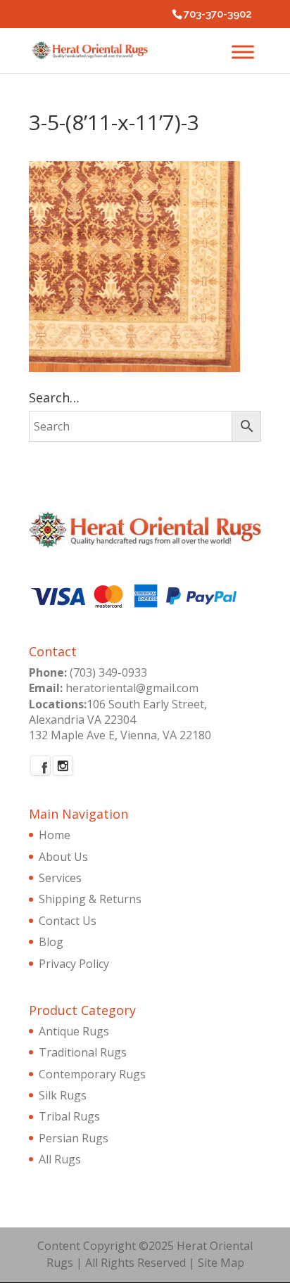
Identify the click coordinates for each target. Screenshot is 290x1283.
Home (54, 835)
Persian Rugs (73, 1138)
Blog (51, 942)
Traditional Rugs (83, 1052)
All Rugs (60, 1159)
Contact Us (67, 920)
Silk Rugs (63, 1095)
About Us (63, 856)
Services (60, 878)
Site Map (221, 1262)
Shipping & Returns (90, 899)
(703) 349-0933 (108, 672)
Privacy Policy (74, 963)
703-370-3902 (218, 14)
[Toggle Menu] (243, 51)
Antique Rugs (74, 1031)
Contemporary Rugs (92, 1074)
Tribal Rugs (69, 1116)
